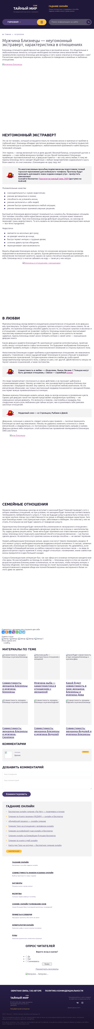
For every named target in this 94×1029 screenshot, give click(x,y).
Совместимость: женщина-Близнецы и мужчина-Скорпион (15, 732)
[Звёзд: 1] (6, 639)
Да (29, 956)
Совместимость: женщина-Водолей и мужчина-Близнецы (79, 731)
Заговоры (17, 883)
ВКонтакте (77, 1003)
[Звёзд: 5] (39, 639)
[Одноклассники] (6, 632)
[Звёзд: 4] (31, 639)
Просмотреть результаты (47, 969)
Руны (14, 935)
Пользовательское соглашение (20, 1009)
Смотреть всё (13, 851)
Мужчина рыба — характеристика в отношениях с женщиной (45, 687)
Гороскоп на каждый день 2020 (54, 179)
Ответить (85, 751)
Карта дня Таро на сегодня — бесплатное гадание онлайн (35, 845)
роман (69, 373)
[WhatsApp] (16, 632)
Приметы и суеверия (22, 915)
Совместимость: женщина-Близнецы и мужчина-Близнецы (15, 687)
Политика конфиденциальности (64, 991)
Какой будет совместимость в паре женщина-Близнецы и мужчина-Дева (76, 688)
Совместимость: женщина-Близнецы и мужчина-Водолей (46, 731)
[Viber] (13, 632)
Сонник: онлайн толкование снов (29, 904)
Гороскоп (13, 22)
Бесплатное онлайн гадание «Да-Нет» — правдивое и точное (36, 811)
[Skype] (20, 632)
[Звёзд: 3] (22, 639)
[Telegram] (23, 632)
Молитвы (17, 894)
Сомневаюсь (33, 961)
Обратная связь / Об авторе (26, 991)
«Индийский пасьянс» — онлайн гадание (27, 821)
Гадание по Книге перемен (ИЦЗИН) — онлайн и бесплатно (35, 816)
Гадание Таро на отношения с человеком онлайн (31, 826)
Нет (29, 959)
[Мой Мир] (10, 632)
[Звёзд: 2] (14, 639)
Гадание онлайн (58, 6)
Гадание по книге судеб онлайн (23, 840)
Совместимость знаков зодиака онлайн (32, 873)
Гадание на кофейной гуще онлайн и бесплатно (30, 831)
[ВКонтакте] (3, 632)
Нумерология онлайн (23, 925)
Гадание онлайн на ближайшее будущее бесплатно (32, 836)
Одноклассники (82, 1003)
